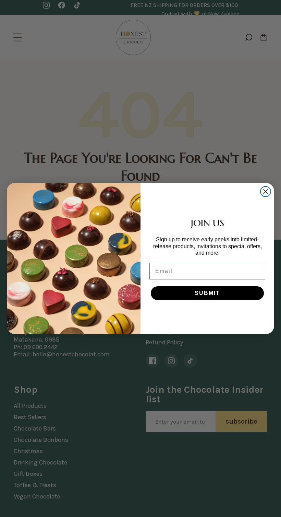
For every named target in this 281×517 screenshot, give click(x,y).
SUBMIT (207, 293)
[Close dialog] (265, 191)
